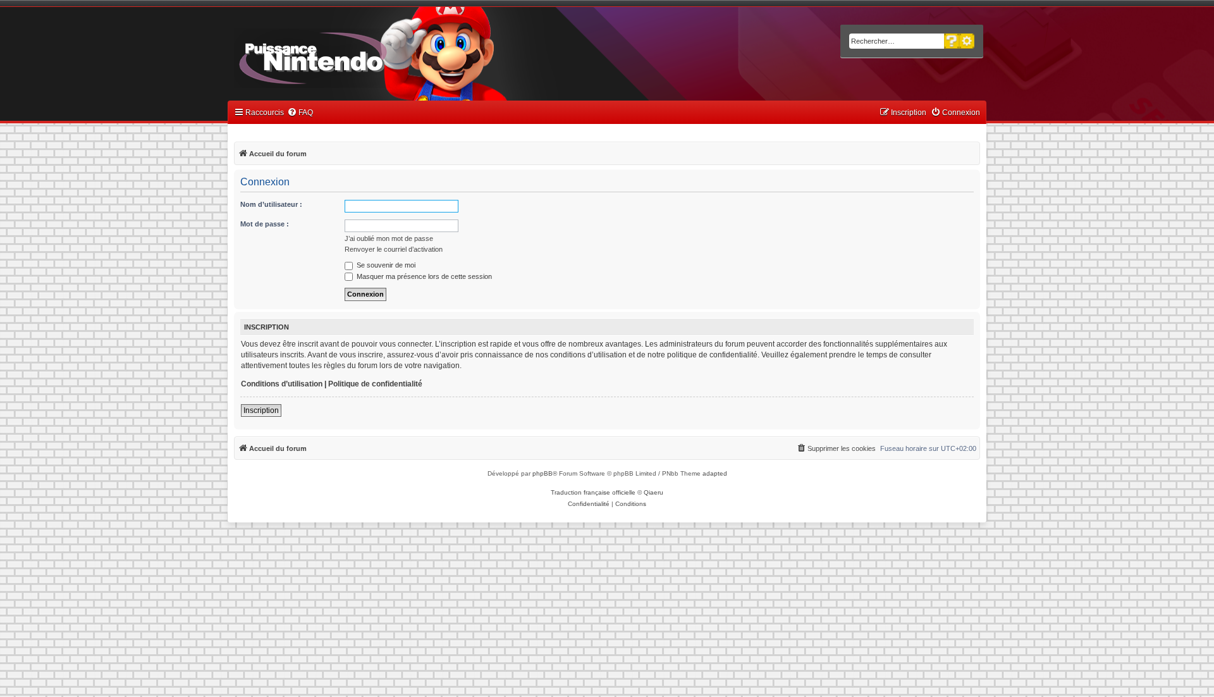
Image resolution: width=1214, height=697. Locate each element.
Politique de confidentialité (375, 383)
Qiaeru (653, 492)
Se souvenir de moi (385, 265)
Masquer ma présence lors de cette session (423, 276)
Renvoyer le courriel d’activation (394, 249)
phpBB (542, 473)
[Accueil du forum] (348, 55)
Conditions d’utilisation (281, 383)
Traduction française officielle (593, 492)
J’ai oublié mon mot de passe (389, 238)
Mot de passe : (264, 224)
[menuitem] (300, 112)
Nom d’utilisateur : (271, 204)
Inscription (261, 410)
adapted (714, 473)
